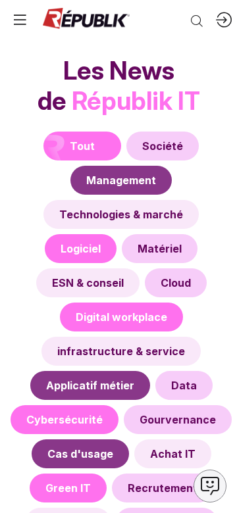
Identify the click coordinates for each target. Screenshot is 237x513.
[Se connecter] (224, 20)
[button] (20, 19)
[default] (162, 146)
